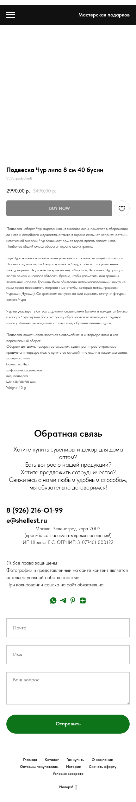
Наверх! (66, 787)
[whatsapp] (53, 600)
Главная (30, 759)
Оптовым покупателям (39, 766)
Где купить (75, 759)
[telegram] (63, 600)
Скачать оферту (102, 766)
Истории (73, 766)
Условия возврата (68, 773)
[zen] (83, 600)
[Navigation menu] (10, 15)
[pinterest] (73, 600)
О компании (102, 759)
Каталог (52, 759)
